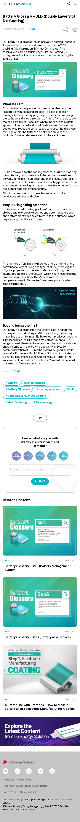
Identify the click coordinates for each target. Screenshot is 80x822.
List (40, 418)
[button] (69, 4)
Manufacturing (17, 402)
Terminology (43, 402)
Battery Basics (35, 382)
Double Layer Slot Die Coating (26, 396)
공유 (65, 29)
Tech (32, 29)
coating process (49, 389)
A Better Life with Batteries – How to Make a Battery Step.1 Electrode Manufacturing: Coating (40, 707)
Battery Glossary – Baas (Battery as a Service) (38, 637)
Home (6, 371)
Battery (12, 382)
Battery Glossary (18, 389)
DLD (71, 389)
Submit (40, 481)
